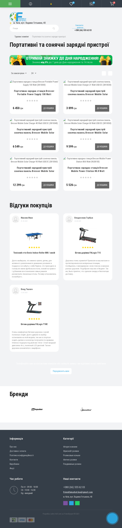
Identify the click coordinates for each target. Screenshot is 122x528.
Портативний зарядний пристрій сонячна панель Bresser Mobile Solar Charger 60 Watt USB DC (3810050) (88, 132)
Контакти (14, 459)
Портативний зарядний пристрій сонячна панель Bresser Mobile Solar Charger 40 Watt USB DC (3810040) (34, 132)
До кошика (48, 108)
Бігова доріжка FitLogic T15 (88, 253)
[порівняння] (55, 88)
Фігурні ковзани (70, 447)
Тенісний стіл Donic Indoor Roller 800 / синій (34, 253)
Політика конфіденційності (22, 455)
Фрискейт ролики (71, 451)
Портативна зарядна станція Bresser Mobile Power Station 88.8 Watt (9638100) (88, 171)
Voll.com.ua (59, 514)
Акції (12, 468)
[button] (51, 3)
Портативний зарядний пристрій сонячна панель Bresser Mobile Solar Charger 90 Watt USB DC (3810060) (34, 171)
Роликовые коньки (71, 455)
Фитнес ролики (70, 459)
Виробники (14, 464)
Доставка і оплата (18, 451)
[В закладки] (55, 84)
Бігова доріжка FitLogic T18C (34, 324)
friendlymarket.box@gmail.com (78, 492)
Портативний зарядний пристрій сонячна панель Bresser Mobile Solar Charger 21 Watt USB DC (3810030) (88, 94)
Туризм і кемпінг (22, 36)
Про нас (13, 447)
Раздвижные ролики (72, 464)
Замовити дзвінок (79, 26)
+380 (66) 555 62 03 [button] (74, 487)
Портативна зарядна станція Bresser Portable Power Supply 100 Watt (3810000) (34, 94)
